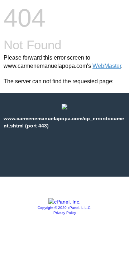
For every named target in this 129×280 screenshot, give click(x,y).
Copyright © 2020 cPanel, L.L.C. (64, 208)
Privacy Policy (64, 213)
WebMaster (106, 66)
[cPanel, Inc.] (64, 202)
